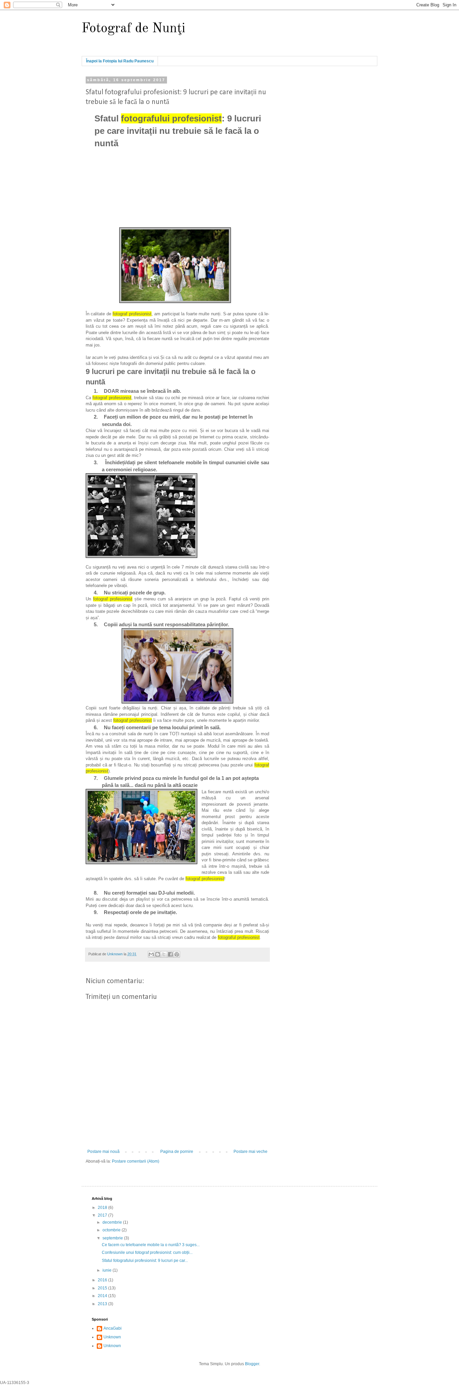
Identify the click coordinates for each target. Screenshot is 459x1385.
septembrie (113, 1238)
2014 (103, 1295)
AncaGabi (112, 1328)
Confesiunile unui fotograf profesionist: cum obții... (147, 1252)
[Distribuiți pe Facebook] (170, 954)
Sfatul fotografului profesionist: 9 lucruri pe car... (145, 1260)
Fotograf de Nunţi (133, 29)
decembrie (112, 1222)
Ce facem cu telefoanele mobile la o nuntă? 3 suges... (151, 1244)
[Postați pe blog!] (157, 954)
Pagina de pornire (176, 1151)
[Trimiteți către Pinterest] (176, 954)
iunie (107, 1270)
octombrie (112, 1230)
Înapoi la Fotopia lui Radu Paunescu (120, 61)
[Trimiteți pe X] (164, 954)
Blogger (252, 1364)
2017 (103, 1215)
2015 (103, 1288)
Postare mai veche (250, 1151)
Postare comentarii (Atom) (135, 1161)
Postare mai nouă (103, 1151)
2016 (103, 1280)
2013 (103, 1303)
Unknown (112, 1337)
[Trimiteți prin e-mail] (151, 954)
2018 (103, 1207)
